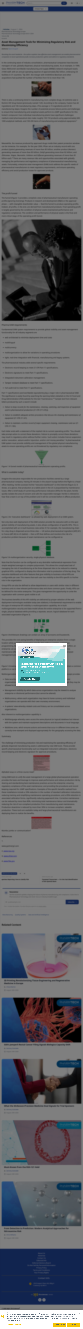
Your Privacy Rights (14, 1325)
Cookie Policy (15, 1321)
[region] (41, 1319)
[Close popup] (64, 646)
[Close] (80, 1313)
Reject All (74, 1325)
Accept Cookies (60, 1325)
